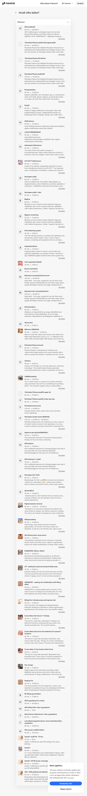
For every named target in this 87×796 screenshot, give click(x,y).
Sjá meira (70, 778)
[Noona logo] (8, 3)
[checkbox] (66, 33)
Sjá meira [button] (61, 39)
